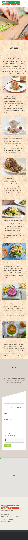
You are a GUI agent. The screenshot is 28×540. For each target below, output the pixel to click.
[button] (14, 476)
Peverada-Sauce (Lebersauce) (11, 341)
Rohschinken (7, 263)
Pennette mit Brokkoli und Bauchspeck (14, 220)
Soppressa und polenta (9, 303)
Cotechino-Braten (8, 178)
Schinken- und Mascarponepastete (13, 138)
